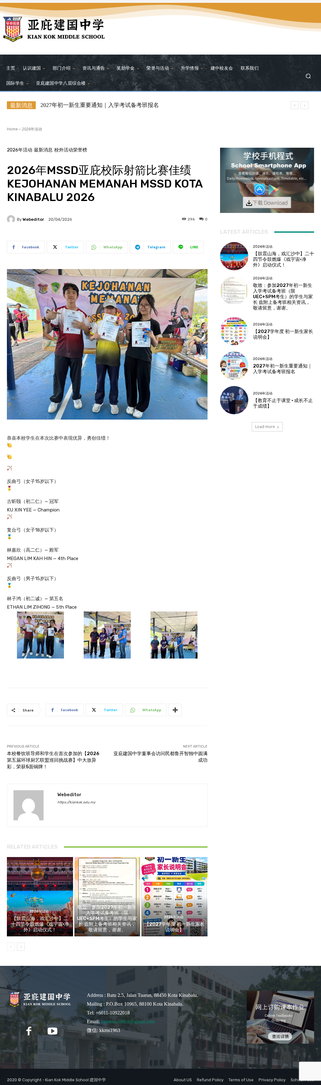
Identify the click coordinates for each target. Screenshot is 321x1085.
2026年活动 (32, 129)
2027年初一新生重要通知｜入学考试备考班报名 (282, 368)
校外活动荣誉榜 (70, 150)
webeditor (33, 219)
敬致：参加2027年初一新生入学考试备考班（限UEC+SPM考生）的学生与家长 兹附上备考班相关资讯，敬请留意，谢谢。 (107, 918)
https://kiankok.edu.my (76, 802)
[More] (175, 710)
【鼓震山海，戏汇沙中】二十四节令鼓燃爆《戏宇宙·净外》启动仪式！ (40, 924)
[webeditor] (12, 219)
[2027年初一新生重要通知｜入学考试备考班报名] (234, 366)
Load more (265, 426)
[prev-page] (11, 947)
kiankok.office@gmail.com (128, 1021)
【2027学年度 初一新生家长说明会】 (175, 927)
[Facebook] (29, 1031)
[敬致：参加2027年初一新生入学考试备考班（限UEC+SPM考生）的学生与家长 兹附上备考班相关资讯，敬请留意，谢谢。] (234, 291)
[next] (304, 105)
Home (12, 129)
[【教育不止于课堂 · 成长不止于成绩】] (234, 400)
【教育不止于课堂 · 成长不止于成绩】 (88, 105)
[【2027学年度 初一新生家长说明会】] (174, 896)
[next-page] (21, 947)
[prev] (294, 105)
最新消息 (43, 150)
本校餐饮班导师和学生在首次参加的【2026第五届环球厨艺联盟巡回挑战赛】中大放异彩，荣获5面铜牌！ (53, 760)
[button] (308, 75)
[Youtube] (52, 1031)
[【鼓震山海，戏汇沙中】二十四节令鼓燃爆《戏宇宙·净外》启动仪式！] (40, 896)
